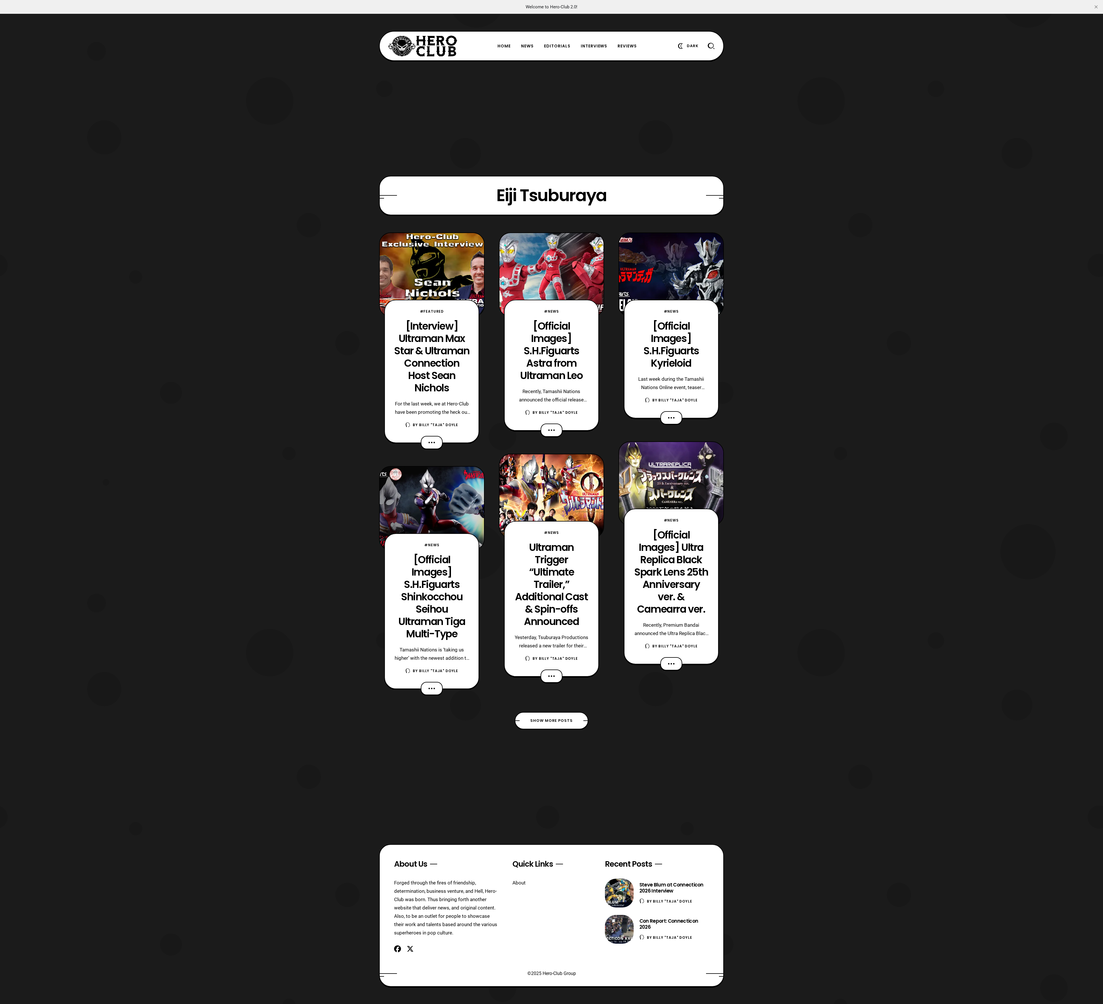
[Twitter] (410, 948)
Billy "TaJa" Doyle (438, 424)
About (519, 883)
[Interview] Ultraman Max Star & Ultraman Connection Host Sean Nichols (431, 357)
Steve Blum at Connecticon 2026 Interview (671, 887)
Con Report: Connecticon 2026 (668, 924)
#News (431, 545)
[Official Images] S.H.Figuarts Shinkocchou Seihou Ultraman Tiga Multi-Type (431, 597)
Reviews (627, 46)
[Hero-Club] (422, 46)
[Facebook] (397, 948)
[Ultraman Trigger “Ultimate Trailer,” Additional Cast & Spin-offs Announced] (552, 496)
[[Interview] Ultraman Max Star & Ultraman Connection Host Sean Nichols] (432, 274)
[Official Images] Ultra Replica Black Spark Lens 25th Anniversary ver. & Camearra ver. (671, 572)
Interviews (594, 46)
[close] (1096, 6)
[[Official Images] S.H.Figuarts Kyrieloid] (671, 274)
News (527, 46)
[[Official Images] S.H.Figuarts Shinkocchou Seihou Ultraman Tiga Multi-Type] (432, 508)
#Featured (432, 311)
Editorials (557, 46)
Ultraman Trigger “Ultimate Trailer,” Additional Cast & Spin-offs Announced (551, 584)
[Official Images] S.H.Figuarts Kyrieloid (671, 344)
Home (504, 46)
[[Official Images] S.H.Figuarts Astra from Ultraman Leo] (552, 274)
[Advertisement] (551, 118)
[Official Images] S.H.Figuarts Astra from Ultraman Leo (551, 350)
